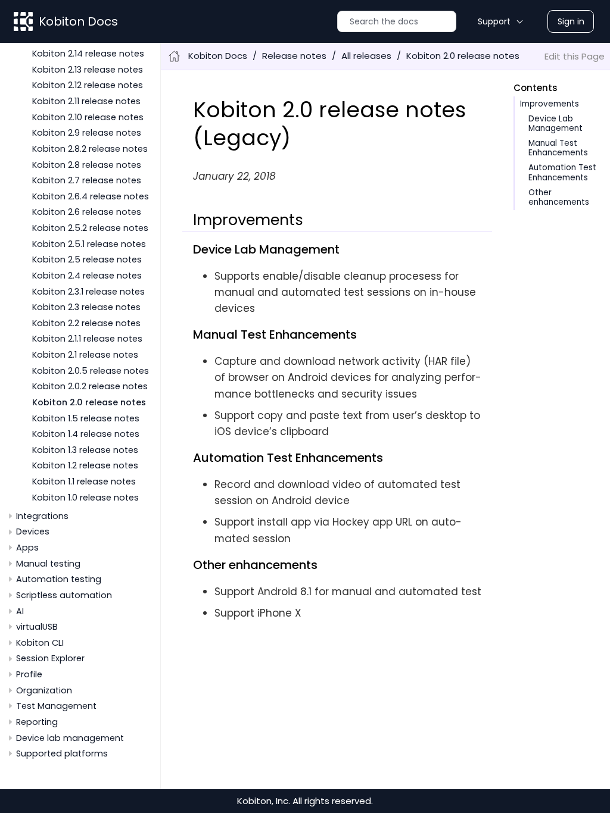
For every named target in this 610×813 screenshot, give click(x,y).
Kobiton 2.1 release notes (85, 355)
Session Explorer (50, 658)
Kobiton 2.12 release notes (87, 85)
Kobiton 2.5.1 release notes (89, 244)
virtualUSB (37, 627)
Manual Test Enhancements (558, 147)
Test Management (56, 706)
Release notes (294, 55)
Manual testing (48, 564)
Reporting (37, 722)
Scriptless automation (64, 595)
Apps (27, 548)
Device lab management (70, 738)
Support (494, 21)
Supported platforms (62, 753)
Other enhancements (558, 197)
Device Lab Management (555, 123)
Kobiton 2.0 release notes (89, 402)
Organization (44, 690)
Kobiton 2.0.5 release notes (90, 371)
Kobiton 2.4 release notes (87, 276)
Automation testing (58, 579)
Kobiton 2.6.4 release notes (90, 196)
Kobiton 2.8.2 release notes (90, 149)
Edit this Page (574, 56)
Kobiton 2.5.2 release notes (90, 228)
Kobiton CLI (40, 643)
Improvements (549, 104)
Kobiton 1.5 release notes (85, 418)
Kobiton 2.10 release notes (88, 117)
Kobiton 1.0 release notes (85, 498)
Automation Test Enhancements (562, 172)
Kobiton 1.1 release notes (84, 481)
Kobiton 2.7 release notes (86, 180)
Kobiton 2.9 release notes (86, 133)
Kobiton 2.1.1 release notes (87, 339)
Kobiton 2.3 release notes (86, 307)
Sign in (571, 21)
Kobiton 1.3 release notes (85, 450)
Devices (32, 531)
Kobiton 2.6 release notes (86, 212)
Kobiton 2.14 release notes (88, 54)
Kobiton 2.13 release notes (87, 70)
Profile (29, 674)
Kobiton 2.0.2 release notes (90, 386)
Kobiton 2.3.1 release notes (88, 292)
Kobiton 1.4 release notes (85, 434)
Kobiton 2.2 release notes (86, 323)
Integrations (42, 516)
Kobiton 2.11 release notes (86, 101)
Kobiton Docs (78, 21)
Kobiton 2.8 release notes (86, 165)
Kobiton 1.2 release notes (85, 465)
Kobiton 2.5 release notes (87, 259)
